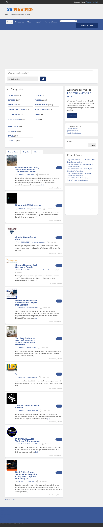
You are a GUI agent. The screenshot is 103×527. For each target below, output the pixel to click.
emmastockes (31, 347)
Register (89, 2)
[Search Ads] (43, 79)
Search (69, 142)
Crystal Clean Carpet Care (25, 238)
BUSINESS (21, 209)
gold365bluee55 (32, 377)
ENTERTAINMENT (14, 119)
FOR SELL (38, 100)
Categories (19, 22)
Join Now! (72, 115)
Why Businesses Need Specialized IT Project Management (26, 302)
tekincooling (30, 174)
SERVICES (21, 174)
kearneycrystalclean (38, 242)
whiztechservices (32, 307)
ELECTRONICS (13, 114)
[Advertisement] (51, 49)
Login (95, 2)
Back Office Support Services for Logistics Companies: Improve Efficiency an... (26, 475)
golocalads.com (72, 131)
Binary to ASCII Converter (28, 205)
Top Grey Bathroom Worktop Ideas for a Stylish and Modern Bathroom (25, 341)
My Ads (38, 22)
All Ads (29, 22)
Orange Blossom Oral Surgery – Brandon (26, 266)
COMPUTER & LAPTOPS (17, 110)
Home (9, 22)
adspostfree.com (72, 128)
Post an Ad (87, 25)
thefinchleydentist (32, 410)
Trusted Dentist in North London (27, 406)
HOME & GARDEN (41, 110)
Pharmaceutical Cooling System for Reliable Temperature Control (27, 169)
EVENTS (38, 95)
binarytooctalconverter (34, 209)
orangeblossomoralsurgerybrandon (42, 270)
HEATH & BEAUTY (41, 105)
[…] (42, 185)
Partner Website (51, 22)
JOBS (37, 114)
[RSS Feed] (7, 2)
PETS (37, 119)
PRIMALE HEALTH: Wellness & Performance (27, 440)
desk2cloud (30, 481)
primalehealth (36, 444)
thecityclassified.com (74, 133)
